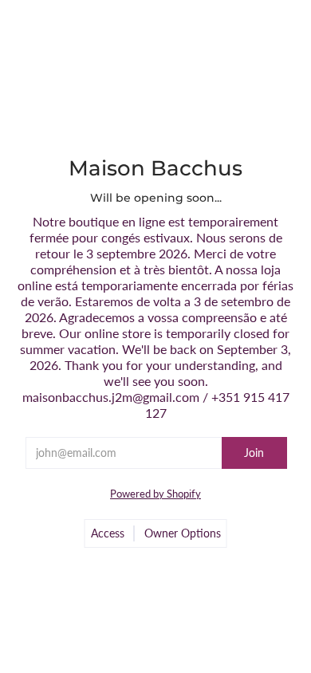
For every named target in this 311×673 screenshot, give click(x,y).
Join (254, 452)
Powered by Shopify (155, 493)
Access (107, 533)
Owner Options (182, 533)
